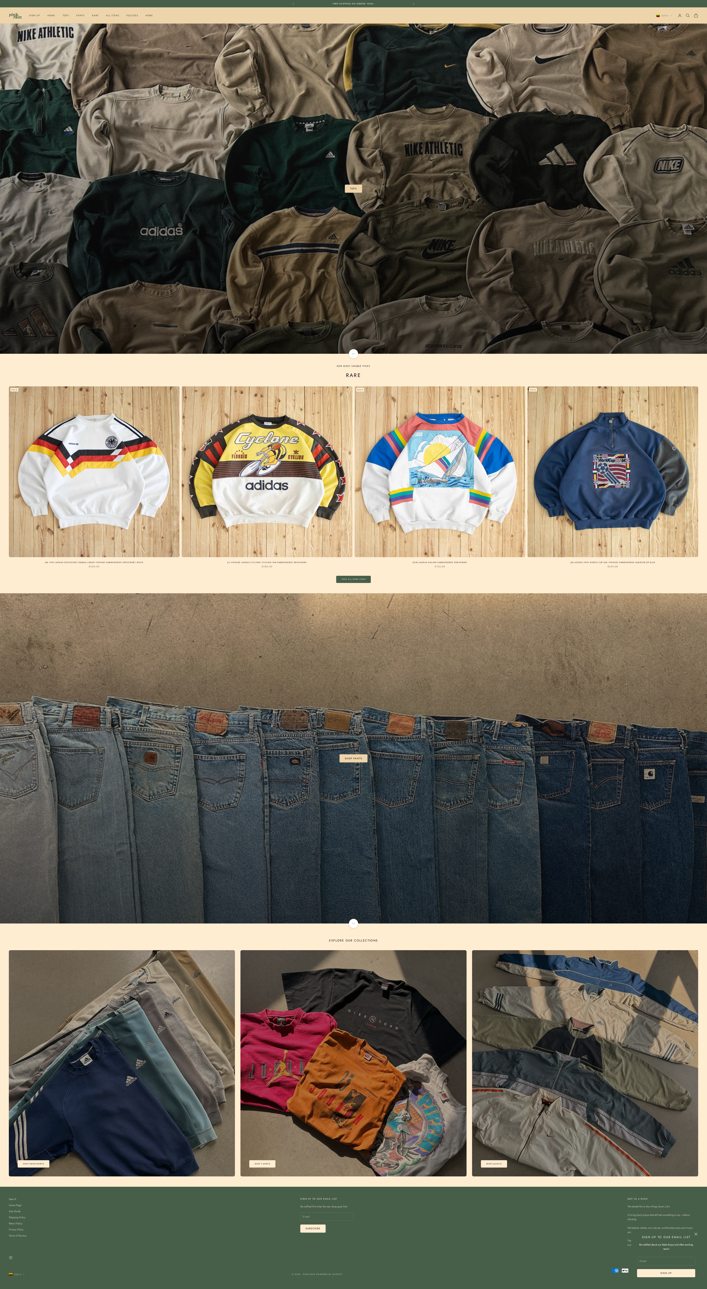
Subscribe (313, 1228)
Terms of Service (17, 1235)
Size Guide (14, 1211)
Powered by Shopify (329, 1274)
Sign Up (34, 15)
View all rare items (354, 579)
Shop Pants (353, 758)
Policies (132, 15)
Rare (95, 15)
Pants (80, 15)
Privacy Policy (16, 1229)
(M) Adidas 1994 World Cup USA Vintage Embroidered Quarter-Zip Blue (612, 562)
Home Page (15, 1205)
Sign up (666, 1273)
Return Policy (15, 1223)
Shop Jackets (494, 1163)
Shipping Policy (17, 1217)
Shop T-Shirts (262, 1163)
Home (51, 15)
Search (12, 1199)
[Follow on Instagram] (11, 1258)
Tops (66, 15)
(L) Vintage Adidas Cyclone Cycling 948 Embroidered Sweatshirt (267, 562)
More (149, 15)
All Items (112, 15)
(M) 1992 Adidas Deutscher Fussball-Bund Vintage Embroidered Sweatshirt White (94, 562)
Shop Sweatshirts (33, 1163)
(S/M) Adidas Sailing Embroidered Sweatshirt (440, 562)
